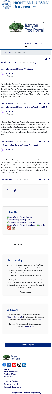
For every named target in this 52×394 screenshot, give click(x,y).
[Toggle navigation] (26, 47)
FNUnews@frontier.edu (14, 317)
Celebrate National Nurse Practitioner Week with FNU (24, 106)
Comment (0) (9, 104)
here (39, 319)
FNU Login (12, 190)
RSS (49, 59)
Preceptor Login (31, 43)
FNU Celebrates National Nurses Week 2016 (19, 144)
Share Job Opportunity (12, 387)
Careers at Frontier (11, 381)
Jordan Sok (9, 73)
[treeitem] (28, 245)
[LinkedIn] (49, 104)
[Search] (30, 21)
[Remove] (35, 63)
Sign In (43, 43)
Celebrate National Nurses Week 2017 (17, 68)
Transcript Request (11, 384)
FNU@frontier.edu (28, 326)
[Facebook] (44, 104)
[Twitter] (40, 104)
